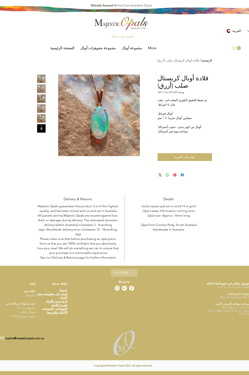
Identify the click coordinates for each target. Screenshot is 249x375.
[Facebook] (131, 288)
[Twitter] (124, 288)
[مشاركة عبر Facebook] (182, 175)
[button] (237, 48)
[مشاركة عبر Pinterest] (175, 175)
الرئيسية (206, 60)
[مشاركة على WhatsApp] (167, 175)
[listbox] (124, 273)
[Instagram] (117, 288)
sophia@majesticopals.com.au (24, 338)
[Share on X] (160, 175)
